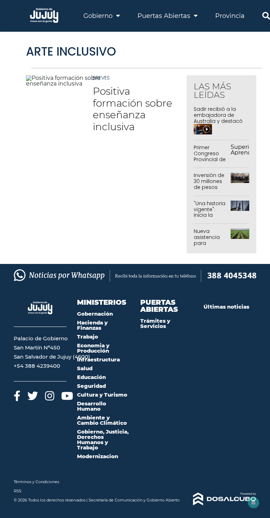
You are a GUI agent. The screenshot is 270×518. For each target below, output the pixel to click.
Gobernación (95, 313)
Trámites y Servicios (155, 323)
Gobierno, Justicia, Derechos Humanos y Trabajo (103, 439)
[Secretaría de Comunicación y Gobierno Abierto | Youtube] (67, 395)
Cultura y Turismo (102, 394)
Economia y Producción (93, 348)
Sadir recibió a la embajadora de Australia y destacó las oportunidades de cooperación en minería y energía (218, 124)
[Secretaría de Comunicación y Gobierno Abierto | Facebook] (17, 395)
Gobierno (98, 16)
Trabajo (87, 336)
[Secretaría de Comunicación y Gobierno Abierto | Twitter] (32, 395)
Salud (84, 368)
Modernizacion (97, 456)
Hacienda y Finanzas (92, 325)
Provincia (230, 16)
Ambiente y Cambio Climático (102, 420)
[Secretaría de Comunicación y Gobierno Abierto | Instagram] (49, 395)
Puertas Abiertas (164, 16)
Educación (91, 377)
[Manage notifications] (253, 502)
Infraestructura (98, 359)
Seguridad (91, 386)
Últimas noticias (226, 306)
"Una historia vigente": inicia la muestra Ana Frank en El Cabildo (210, 218)
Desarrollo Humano (91, 406)
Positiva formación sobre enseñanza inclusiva (132, 109)
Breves (101, 77)
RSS (17, 490)
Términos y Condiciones (36, 481)
